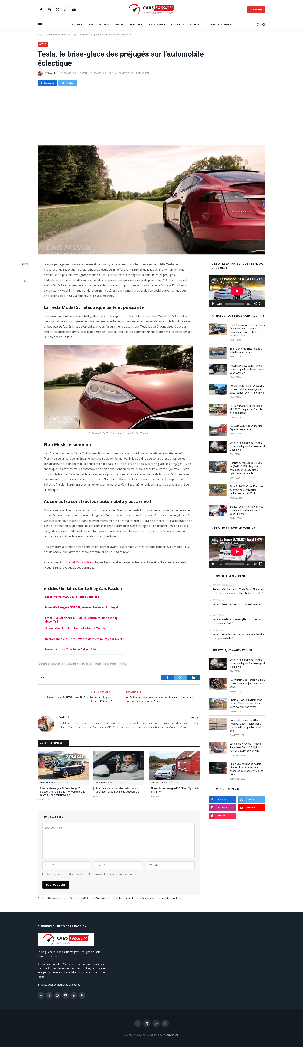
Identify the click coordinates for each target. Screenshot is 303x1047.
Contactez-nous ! (218, 24)
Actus (64, 34)
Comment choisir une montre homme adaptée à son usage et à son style (247, 446)
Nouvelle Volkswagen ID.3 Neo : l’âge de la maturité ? (175, 790)
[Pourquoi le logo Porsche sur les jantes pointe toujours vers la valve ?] (218, 684)
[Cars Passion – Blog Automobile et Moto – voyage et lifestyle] (151, 9)
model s (86, 664)
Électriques (46, 782)
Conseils (177, 24)
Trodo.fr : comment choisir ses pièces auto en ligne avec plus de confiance (246, 510)
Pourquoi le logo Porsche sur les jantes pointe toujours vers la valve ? (247, 683)
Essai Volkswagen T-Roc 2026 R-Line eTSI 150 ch (239, 606)
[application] (237, 291)
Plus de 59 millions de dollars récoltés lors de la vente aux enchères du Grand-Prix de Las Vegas (246, 769)
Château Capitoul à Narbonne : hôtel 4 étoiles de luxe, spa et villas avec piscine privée (246, 703)
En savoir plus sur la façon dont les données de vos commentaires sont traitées (141, 898)
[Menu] (40, 25)
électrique (72, 664)
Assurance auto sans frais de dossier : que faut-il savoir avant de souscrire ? (118, 790)
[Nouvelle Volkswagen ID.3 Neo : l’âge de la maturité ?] (174, 765)
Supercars (110, 664)
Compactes (157, 782)
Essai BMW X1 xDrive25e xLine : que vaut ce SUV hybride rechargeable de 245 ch (247, 490)
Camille (52, 73)
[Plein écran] (261, 303)
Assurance (101, 782)
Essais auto (97, 24)
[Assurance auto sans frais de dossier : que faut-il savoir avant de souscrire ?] (118, 765)
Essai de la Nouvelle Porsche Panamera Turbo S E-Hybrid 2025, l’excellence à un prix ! (245, 747)
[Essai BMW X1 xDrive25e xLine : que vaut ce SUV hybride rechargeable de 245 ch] (218, 490)
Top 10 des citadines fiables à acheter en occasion (246, 350)
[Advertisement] (151, 115)
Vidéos (194, 24)
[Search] (263, 25)
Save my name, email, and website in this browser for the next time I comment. (91, 874)
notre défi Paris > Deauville (80, 562)
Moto (119, 24)
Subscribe (256, 9)
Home (56, 34)
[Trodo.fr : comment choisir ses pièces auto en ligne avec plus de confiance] (218, 510)
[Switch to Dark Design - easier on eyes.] (258, 24)
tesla (123, 664)
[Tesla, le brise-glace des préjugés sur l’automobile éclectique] (151, 200)
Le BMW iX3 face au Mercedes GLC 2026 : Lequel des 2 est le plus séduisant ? (246, 409)
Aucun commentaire (122, 73)
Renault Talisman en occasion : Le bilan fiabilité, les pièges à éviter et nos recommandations (247, 389)
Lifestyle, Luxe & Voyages (147, 24)
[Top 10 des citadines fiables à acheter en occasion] (218, 353)
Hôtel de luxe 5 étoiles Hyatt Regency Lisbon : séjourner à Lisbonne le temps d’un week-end (246, 725)
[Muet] (255, 303)
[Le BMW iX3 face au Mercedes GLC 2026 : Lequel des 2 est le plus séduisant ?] (218, 410)
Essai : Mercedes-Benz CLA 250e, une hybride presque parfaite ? (239, 636)
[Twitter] (25, 281)
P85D (98, 664)
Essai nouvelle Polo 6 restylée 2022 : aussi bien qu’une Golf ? (237, 621)
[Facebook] (25, 273)
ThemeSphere (170, 1034)
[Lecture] (213, 303)
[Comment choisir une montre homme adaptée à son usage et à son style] (218, 447)
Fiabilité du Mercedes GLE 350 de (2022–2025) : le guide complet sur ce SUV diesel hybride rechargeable (246, 468)
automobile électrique (51, 664)
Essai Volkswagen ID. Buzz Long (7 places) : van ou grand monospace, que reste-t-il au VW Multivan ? (62, 791)
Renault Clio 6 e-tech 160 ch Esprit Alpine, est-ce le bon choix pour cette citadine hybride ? (239, 591)
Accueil (77, 24)
